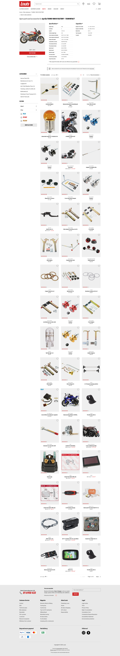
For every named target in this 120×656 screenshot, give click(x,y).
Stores (62, 605)
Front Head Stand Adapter (70, 198)
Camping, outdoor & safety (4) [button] (27, 89)
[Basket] (99, 4)
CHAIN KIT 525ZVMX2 (70, 445)
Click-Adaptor (49, 260)
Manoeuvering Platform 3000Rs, (70, 414)
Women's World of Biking (46, 603)
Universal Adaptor (49, 104)
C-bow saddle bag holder (91, 445)
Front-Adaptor (91, 322)
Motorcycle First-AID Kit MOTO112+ (91, 507)
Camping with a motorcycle (47, 621)
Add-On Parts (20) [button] (24, 96)
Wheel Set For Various (49, 198)
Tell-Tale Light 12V (49, 353)
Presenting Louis (65, 603)
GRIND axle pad (91, 260)
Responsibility (64, 612)
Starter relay (49, 476)
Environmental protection (88, 619)
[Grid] (81, 74)
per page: (53, 75)
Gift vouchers (22, 614)
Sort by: (88, 75)
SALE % (25, 117)
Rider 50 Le (70, 569)
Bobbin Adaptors (91, 353)
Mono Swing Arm (70, 384)
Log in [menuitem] (99, 9)
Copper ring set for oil (49, 291)
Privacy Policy (85, 607)
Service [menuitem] (62, 9)
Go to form (92, 68)
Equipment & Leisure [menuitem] (35, 9)
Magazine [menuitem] (56, 9)
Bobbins (91, 136)
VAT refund (63, 610)
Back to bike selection (25, 15)
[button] (78, 4)
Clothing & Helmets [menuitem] (24, 9)
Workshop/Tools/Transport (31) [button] (28, 94)
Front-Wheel (91, 229)
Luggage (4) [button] (23, 83)
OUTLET (25, 120)
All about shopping (65, 607)
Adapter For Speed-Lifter (91, 167)
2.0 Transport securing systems (91, 384)
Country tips (43, 607)
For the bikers (43, 619)
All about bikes (43, 616)
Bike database (22, 610)
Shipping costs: (53, 650)
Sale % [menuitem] (44, 9)
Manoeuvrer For (70, 291)
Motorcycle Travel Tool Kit (49, 569)
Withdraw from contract (25, 621)
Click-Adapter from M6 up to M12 (70, 229)
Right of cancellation (87, 610)
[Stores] (83, 4)
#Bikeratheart (43, 612)
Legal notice (85, 603)
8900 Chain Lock (49, 538)
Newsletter (22, 612)
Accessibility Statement (87, 616)
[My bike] (88, 4)
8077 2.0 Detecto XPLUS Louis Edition (70, 538)
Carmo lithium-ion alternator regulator (49, 414)
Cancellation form (86, 612)
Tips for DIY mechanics (46, 610)
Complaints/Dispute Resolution (89, 614)
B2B (20, 605)
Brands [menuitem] (49, 9)
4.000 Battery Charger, (70, 507)
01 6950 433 (29, 592)
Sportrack (70, 167)
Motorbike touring (44, 614)
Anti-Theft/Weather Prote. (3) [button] (27, 86)
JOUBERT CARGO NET (70, 136)
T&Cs (83, 605)
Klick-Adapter (49, 384)
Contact (21, 603)
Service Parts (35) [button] (24, 78)
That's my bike (32, 53)
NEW (24, 113)
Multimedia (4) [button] (24, 91)
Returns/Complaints (24, 619)
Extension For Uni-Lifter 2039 (49, 445)
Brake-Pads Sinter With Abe (70, 476)
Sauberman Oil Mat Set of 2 (91, 538)
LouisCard (21, 616)
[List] (83, 75)
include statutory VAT (60, 648)
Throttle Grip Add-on (91, 414)
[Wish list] (94, 4)
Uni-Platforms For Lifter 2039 (49, 322)
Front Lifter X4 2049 (91, 104)
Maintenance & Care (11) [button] (26, 81)
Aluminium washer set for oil (91, 291)
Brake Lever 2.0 (49, 229)
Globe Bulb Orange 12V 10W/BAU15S (50, 136)
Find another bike (31, 56)
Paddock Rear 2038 (70, 260)
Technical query (23, 607)
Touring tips (43, 605)
